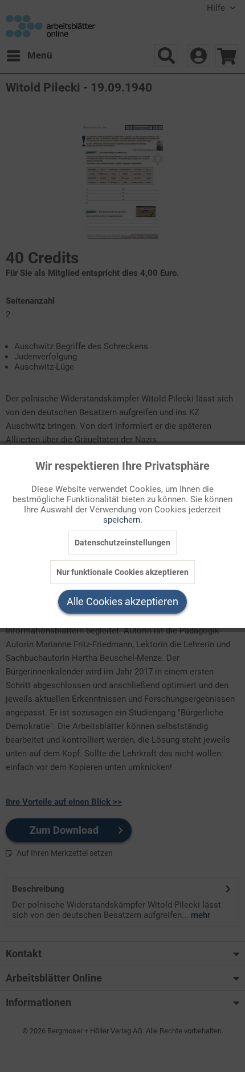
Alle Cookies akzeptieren (122, 601)
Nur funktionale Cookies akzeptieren (122, 572)
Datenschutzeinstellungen (122, 542)
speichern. (122, 520)
